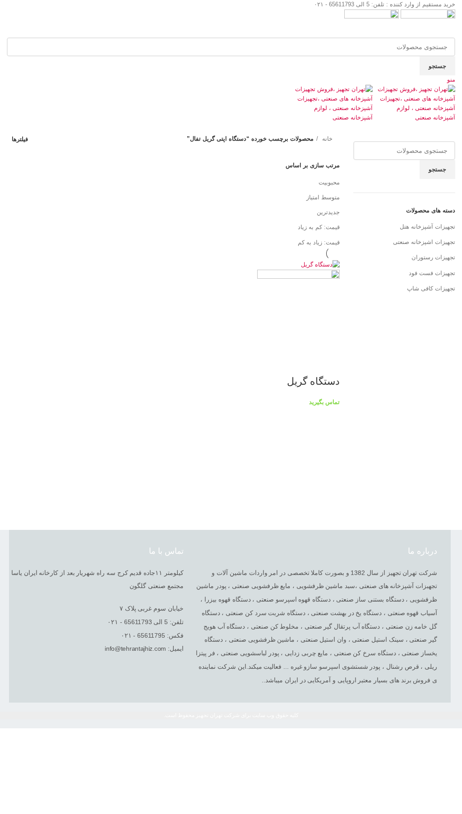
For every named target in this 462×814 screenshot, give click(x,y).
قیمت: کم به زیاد (319, 227)
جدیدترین (328, 212)
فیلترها (20, 139)
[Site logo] (427, 22)
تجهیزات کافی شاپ (431, 288)
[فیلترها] (450, 739)
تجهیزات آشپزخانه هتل (427, 226)
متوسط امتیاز (323, 197)
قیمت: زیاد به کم (319, 242)
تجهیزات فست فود (432, 273)
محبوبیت (329, 182)
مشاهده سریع (328, 363)
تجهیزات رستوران (433, 257)
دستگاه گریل (313, 381)
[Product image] (298, 310)
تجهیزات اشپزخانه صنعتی (424, 242)
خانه (326, 138)
